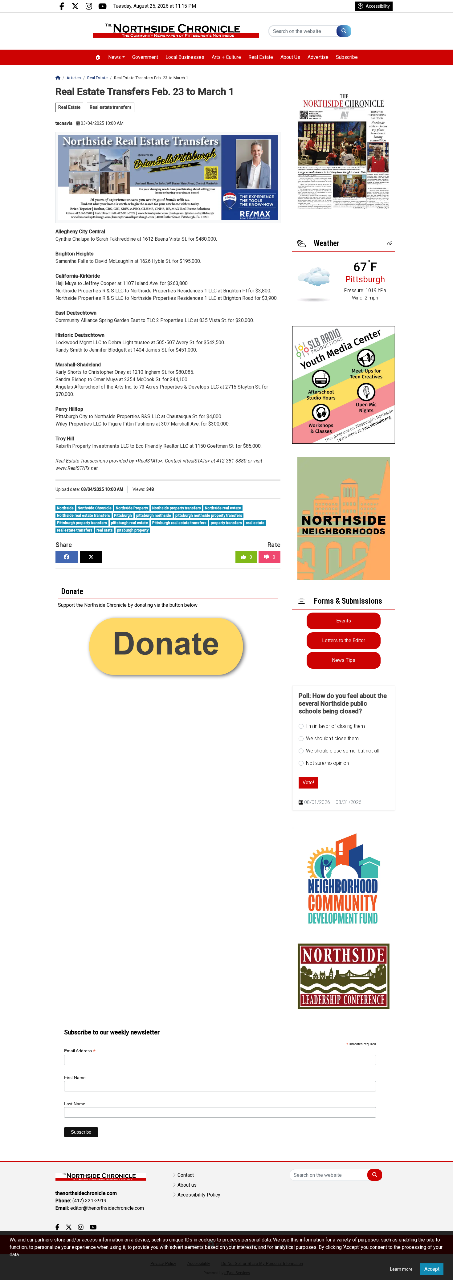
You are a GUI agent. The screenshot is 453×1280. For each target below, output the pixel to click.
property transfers (226, 523)
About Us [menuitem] (290, 57)
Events (343, 621)
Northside (65, 508)
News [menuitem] (114, 57)
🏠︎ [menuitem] (98, 57)
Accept (431, 1269)
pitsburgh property (133, 530)
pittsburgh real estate (129, 523)
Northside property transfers (176, 508)
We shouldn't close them (332, 738)
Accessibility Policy (199, 1195)
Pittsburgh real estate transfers (179, 523)
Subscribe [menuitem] (347, 57)
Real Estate (69, 107)
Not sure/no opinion (327, 763)
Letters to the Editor (343, 640)
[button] (389, 243)
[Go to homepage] (176, 31)
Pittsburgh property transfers (82, 523)
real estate (255, 523)
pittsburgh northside (153, 515)
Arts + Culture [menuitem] (226, 57)
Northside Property (132, 508)
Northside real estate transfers (83, 515)
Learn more (401, 1269)
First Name (75, 1077)
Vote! (308, 782)
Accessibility (378, 6)
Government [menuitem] (145, 57)
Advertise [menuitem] (318, 57)
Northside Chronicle (95, 508)
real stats (104, 530)
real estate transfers (74, 530)
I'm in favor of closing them (335, 726)
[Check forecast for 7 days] (313, 284)
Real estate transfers (111, 107)
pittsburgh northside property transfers (208, 515)
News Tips (343, 660)
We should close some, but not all (342, 751)
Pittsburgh (123, 515)
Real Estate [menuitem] (260, 57)
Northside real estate (223, 508)
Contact (186, 1175)
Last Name (74, 1103)
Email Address (80, 1051)
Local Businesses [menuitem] (184, 57)
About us (187, 1185)
